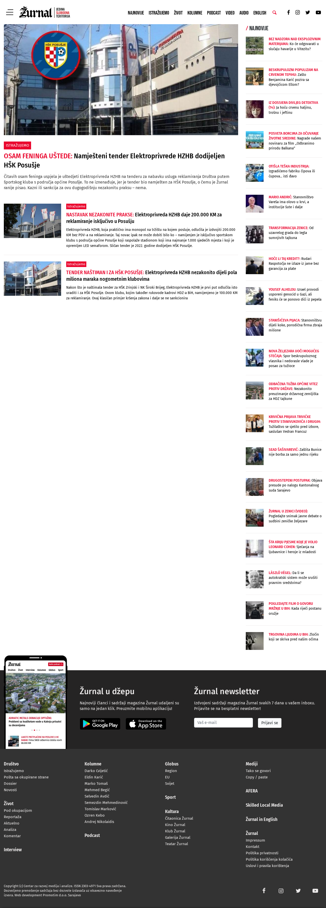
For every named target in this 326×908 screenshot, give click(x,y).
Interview (13, 850)
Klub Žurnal (175, 831)
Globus (172, 764)
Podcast (214, 13)
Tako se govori (258, 771)
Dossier (10, 783)
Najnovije (136, 13)
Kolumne (194, 13)
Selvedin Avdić (97, 796)
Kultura (172, 811)
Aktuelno (11, 823)
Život (178, 13)
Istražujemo (159, 13)
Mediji (252, 764)
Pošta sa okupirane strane (26, 777)
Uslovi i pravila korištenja (267, 865)
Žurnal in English (261, 819)
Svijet (169, 783)
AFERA (252, 791)
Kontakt (252, 846)
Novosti (10, 790)
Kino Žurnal (175, 824)
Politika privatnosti (262, 853)
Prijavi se (269, 722)
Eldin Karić (94, 777)
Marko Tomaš (96, 783)
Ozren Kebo (95, 815)
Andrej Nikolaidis (99, 821)
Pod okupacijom (18, 810)
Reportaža (12, 817)
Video (230, 13)
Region (171, 771)
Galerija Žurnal (177, 837)
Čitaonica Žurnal (179, 818)
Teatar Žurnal (176, 844)
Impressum (255, 840)
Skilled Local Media (264, 805)
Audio (244, 13)
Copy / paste (257, 777)
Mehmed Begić (97, 790)
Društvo (11, 764)
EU (167, 777)
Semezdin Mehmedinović (106, 802)
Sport (170, 797)
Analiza (10, 829)
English (259, 13)
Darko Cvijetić (96, 771)
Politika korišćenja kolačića (269, 859)
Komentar (12, 836)
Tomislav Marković (100, 809)
